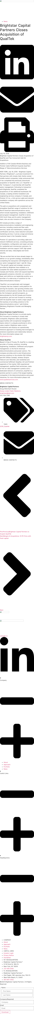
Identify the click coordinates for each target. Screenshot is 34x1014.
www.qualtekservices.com (9, 379)
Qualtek (6, 426)
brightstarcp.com (6, 336)
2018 (1, 426)
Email (2, 1005)
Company (7, 999)
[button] (17, 62)
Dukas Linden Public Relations (10, 391)
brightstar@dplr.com (7, 393)
